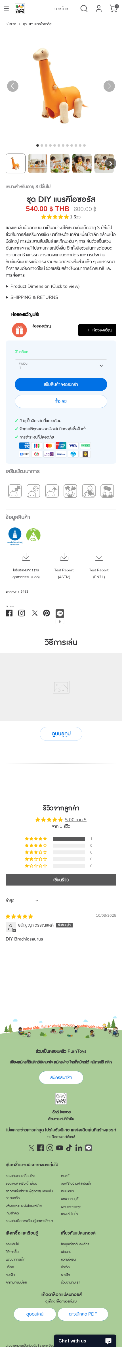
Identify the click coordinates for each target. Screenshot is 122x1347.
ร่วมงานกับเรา (70, 1282)
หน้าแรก (11, 24)
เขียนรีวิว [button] (61, 880)
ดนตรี (65, 1175)
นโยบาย (66, 1251)
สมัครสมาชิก (61, 1077)
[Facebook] (40, 1147)
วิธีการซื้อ (12, 1251)
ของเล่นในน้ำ (69, 1214)
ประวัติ (65, 1267)
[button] (16, 163)
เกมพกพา (67, 1191)
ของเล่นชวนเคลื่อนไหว (20, 1175)
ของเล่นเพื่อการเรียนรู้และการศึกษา (29, 1220)
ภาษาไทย (61, 8)
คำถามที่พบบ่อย (16, 1282)
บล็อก (10, 1267)
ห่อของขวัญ (41, 326)
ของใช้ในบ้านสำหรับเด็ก (76, 1183)
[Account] (98, 6)
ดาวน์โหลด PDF (83, 1314)
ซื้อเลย (61, 401)
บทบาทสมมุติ (70, 1198)
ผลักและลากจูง (71, 1206)
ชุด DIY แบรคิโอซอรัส (37, 24)
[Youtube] (59, 1147)
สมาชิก (10, 1274)
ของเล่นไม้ (12, 1244)
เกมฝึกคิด (12, 1213)
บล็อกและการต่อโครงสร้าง (24, 1205)
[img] (19, 917)
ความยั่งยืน (68, 1259)
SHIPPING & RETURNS (34, 297)
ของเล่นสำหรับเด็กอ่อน (21, 1183)
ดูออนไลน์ (34, 1314)
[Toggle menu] (6, 8)
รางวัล (65, 1274)
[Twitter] (30, 1147)
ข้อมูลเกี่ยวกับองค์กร (75, 1244)
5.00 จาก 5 (76, 820)
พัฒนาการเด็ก (15, 1259)
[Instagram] (50, 1147)
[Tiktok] (69, 1147)
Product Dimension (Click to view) (45, 286)
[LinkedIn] (78, 1147)
